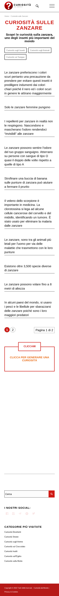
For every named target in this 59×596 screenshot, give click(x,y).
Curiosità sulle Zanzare (29, 25)
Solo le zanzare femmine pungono (27, 107)
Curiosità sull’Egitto (12, 556)
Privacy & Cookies (11, 592)
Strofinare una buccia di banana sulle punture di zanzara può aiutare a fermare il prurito (28, 182)
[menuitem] (36, 6)
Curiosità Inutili (10, 551)
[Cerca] (36, 6)
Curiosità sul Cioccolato (14, 546)
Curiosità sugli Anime (13, 542)
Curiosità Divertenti (12, 532)
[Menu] (50, 6)
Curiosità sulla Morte (13, 561)
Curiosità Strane (11, 537)
